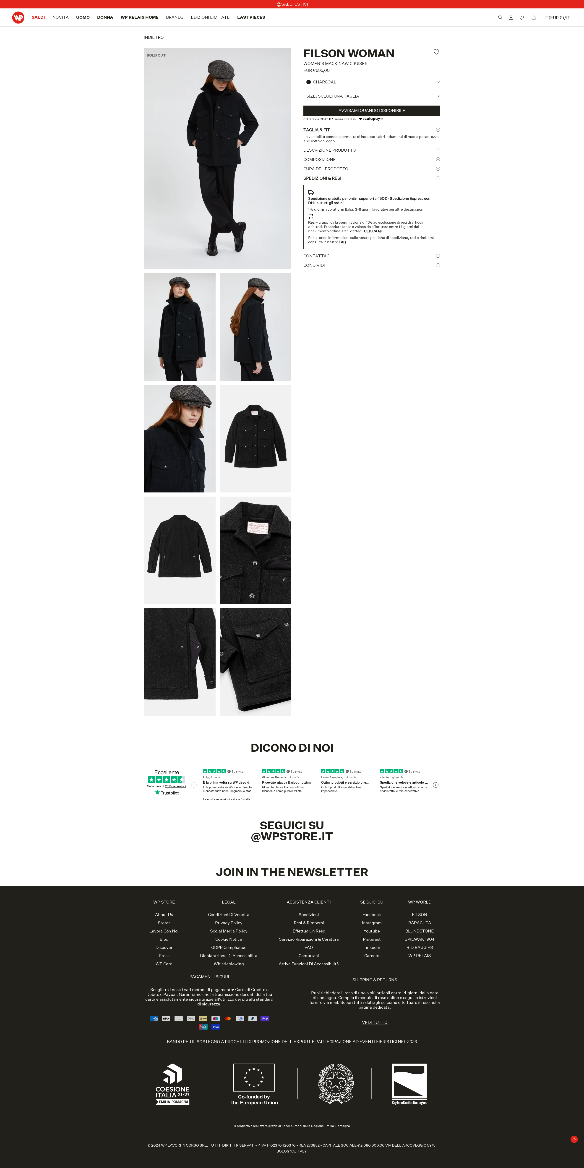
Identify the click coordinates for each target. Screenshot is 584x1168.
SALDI (38, 17)
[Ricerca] (500, 17)
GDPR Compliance (228, 947)
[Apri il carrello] (533, 17)
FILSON (419, 915)
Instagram (372, 923)
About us (164, 915)
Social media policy (229, 931)
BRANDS (174, 17)
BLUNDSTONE (419, 931)
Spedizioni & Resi (322, 178)
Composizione (319, 159)
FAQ (309, 947)
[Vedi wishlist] (522, 17)
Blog (164, 939)
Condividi (314, 265)
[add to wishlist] (436, 52)
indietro (154, 37)
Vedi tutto (375, 1022)
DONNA (105, 17)
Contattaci (317, 255)
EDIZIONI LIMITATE (210, 17)
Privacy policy (228, 923)
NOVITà (60, 17)
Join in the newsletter (292, 872)
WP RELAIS (419, 956)
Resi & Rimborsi (309, 923)
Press (164, 956)
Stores (164, 923)
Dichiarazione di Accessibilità (228, 956)
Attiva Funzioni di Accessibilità (309, 964)
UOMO (83, 17)
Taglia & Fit (316, 129)
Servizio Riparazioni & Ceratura (309, 939)
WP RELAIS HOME (140, 17)
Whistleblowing (229, 964)
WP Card (164, 964)
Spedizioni (309, 915)
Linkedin (371, 947)
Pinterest (372, 939)
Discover (164, 947)
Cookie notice (228, 939)
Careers (371, 956)
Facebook (371, 915)
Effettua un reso (309, 931)
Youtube (372, 931)
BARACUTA (419, 923)
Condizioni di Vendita (228, 915)
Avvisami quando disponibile (372, 110)
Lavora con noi (164, 931)
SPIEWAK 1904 (420, 939)
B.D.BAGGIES (420, 947)
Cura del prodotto (325, 168)
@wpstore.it (292, 836)
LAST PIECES (251, 17)
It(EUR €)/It (557, 17)
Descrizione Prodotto (329, 150)
